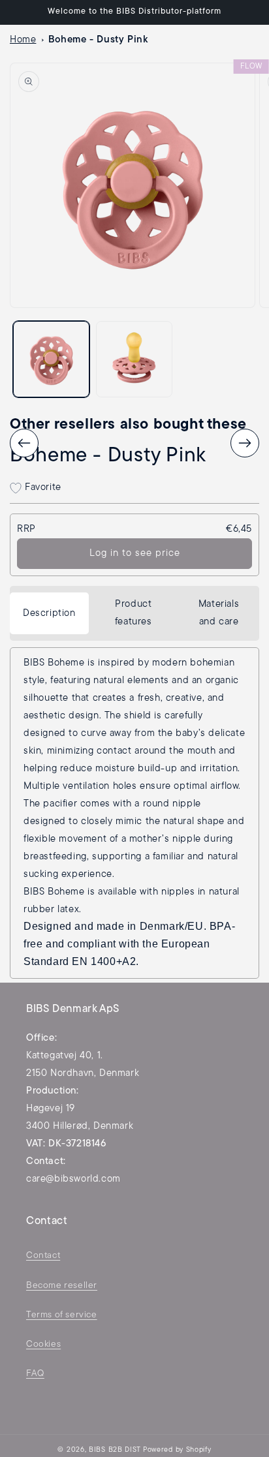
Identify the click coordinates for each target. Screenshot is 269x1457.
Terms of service (61, 1315)
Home (23, 40)
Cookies (43, 1344)
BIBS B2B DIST (115, 1450)
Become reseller (61, 1286)
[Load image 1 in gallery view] (51, 359)
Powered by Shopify (177, 1450)
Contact (43, 1256)
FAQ (35, 1374)
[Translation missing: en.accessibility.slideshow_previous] (24, 443)
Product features (133, 613)
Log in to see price (134, 554)
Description (49, 614)
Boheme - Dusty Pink (98, 40)
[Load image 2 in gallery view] (134, 359)
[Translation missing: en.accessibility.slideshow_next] (244, 443)
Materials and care (218, 613)
